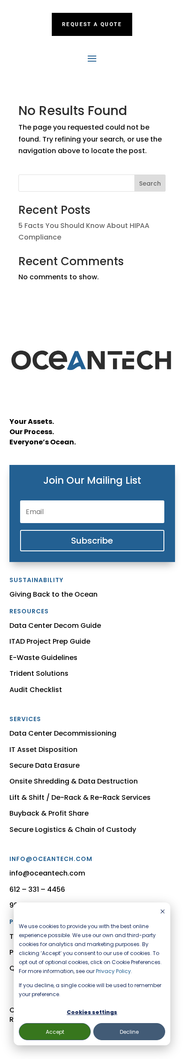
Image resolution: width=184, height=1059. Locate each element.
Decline (129, 1031)
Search (150, 183)
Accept (55, 1031)
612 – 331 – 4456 (37, 889)
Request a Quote (92, 24)
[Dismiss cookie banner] (162, 912)
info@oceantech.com (47, 873)
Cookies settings (92, 1012)
